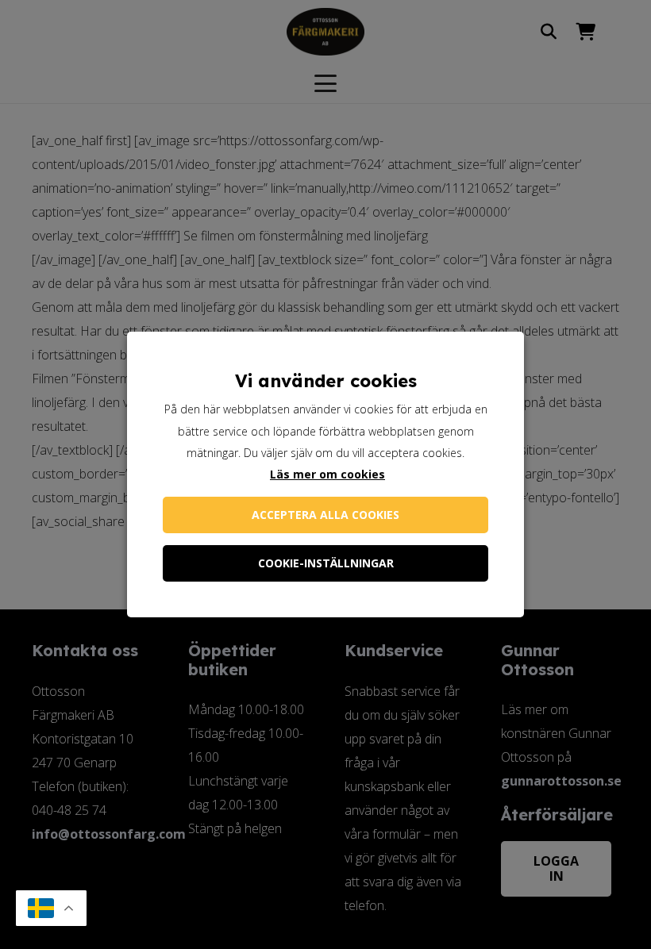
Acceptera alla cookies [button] (325, 514)
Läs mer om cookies (327, 474)
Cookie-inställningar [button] (326, 563)
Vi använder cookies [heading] (326, 381)
